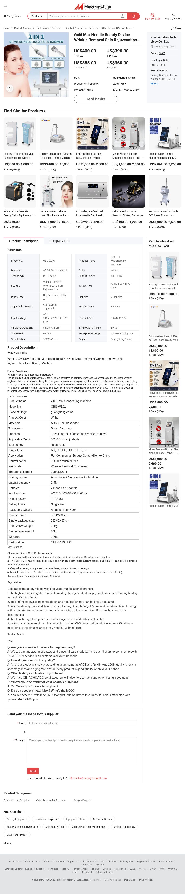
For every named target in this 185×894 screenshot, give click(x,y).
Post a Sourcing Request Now (88, 778)
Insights (100, 864)
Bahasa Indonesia (104, 872)
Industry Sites (126, 861)
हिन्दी (162, 868)
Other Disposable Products (51, 800)
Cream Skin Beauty (17, 834)
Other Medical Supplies (16, 800)
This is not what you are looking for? (47, 778)
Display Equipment (17, 819)
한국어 (142, 868)
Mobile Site (86, 864)
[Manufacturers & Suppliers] (92, 6)
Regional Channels (146, 861)
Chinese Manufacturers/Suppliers (60, 861)
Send (33, 771)
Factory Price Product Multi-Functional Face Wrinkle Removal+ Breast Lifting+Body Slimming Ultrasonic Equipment (164, 286)
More (153, 83)
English (29, 868)
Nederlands (120, 868)
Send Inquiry (96, 99)
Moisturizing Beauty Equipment (88, 826)
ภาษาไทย (172, 868)
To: (23, 731)
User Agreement (113, 879)
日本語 (153, 868)
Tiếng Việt (87, 872)
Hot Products (14, 861)
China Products (32, 861)
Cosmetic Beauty (102, 819)
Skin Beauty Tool (54, 826)
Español (40, 868)
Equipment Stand (75, 819)
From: (21, 723)
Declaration (129, 879)
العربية (132, 868)
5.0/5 (162, 53)
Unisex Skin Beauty (124, 826)
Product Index (166, 861)
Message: (19, 740)
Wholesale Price (108, 861)
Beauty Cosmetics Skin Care (22, 826)
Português (53, 868)
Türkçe (75, 872)
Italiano (95, 868)
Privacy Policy (146, 879)
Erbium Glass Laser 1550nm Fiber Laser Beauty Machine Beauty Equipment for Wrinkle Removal (164, 338)
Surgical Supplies (83, 800)
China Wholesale (89, 861)
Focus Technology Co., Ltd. (69, 879)
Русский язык (81, 868)
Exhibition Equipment (47, 819)
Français (66, 868)
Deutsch (107, 868)
